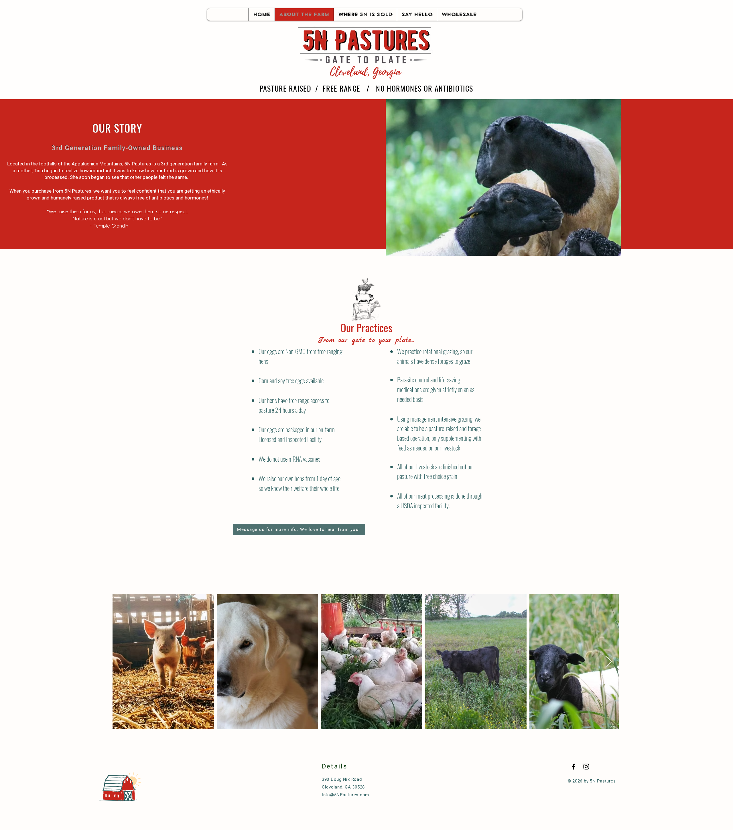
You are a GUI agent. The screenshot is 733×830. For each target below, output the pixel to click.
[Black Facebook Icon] (574, 766)
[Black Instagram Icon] (586, 766)
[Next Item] (609, 661)
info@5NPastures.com (345, 794)
